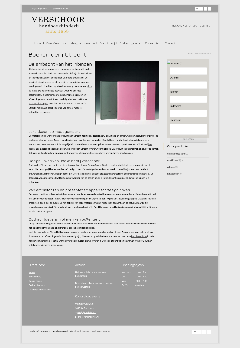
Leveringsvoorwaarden (40, 289)
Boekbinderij (107, 43)
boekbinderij (38, 69)
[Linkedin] (209, 9)
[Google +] (205, 9)
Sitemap (85, 331)
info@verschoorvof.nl (88, 317)
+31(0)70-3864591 (86, 312)
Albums (170, 167)
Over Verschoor (56, 43)
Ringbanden (173, 174)
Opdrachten (152, 43)
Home (37, 43)
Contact (170, 43)
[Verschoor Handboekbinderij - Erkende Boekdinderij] (58, 32)
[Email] (197, 9)
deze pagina (111, 165)
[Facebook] (201, 9)
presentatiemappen (38, 103)
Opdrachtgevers (130, 43)
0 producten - (60, 9)
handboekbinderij (139, 236)
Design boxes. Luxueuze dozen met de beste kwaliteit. (94, 285)
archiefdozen (98, 153)
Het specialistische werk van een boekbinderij (91, 274)
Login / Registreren (39, 9)
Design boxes (35, 281)
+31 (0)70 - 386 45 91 (199, 25)
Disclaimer (74, 331)
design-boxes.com (83, 43)
